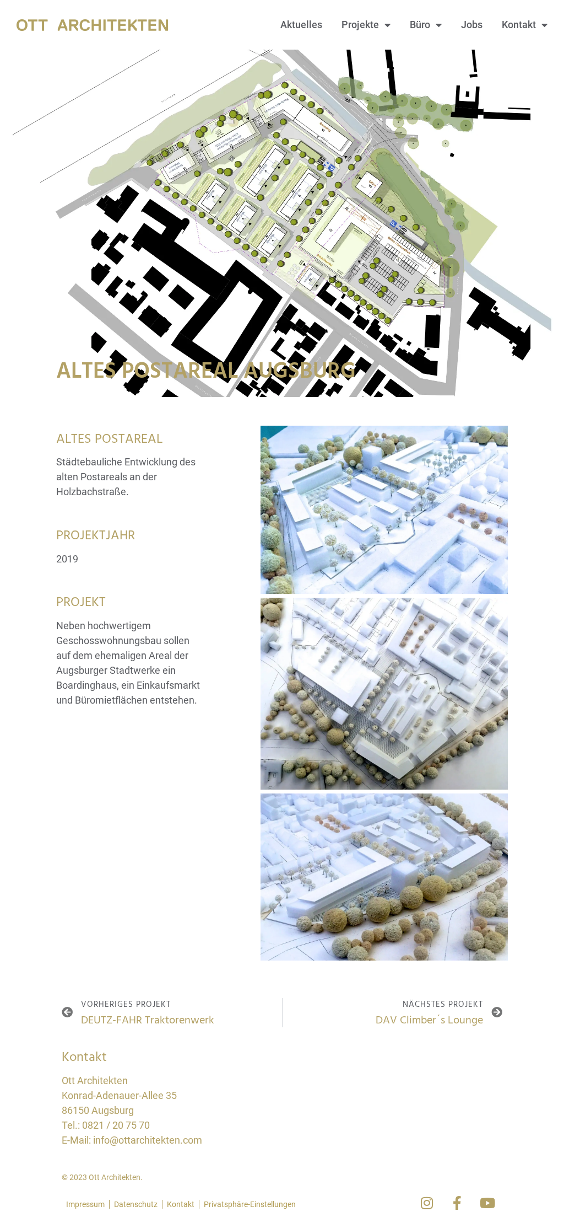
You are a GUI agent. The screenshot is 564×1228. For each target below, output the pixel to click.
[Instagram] (427, 1203)
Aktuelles (301, 24)
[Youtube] (487, 1203)
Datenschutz (136, 1204)
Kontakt (519, 24)
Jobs (471, 24)
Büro (420, 24)
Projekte (360, 24)
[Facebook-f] (457, 1203)
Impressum (85, 1204)
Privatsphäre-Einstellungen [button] (250, 1204)
